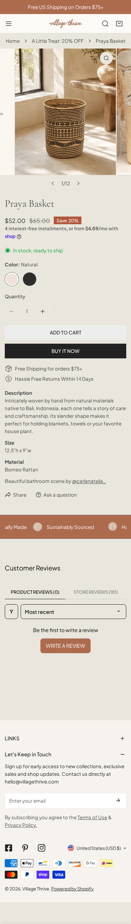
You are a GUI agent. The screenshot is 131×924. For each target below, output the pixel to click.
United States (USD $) (99, 848)
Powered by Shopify (72, 888)
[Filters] (11, 611)
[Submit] (118, 800)
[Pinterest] (25, 848)
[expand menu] (8, 24)
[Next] (78, 183)
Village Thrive (35, 888)
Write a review (65, 645)
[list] (65, 119)
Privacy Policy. (21, 825)
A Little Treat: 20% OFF (58, 41)
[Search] (105, 24)
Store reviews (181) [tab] (96, 592)
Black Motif (30, 279)
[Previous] (52, 183)
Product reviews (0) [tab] (35, 592)
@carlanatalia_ (89, 481)
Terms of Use (92, 817)
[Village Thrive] (65, 23)
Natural (12, 279)
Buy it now (65, 351)
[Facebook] (8, 848)
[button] (119, 24)
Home (13, 41)
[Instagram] (41, 848)
